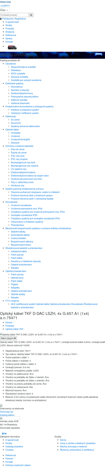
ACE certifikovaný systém (23, 304)
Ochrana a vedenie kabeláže (19, 146)
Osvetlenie (10, 63)
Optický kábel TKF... (15, 329)
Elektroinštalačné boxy (22, 93)
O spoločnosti (12, 21)
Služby (8, 25)
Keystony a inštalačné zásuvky (26, 261)
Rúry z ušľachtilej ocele (22, 182)
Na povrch (16, 122)
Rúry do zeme (17, 149)
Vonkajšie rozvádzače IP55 (24, 215)
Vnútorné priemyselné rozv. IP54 (26, 208)
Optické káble (12, 129)
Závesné (15, 142)
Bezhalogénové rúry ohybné (24, 165)
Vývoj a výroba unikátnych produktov (78, 443)
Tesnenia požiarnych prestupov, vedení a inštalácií (35, 192)
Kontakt (9, 41)
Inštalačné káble (19, 251)
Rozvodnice (17, 86)
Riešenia (9, 31)
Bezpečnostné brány (21, 244)
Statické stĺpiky (18, 231)
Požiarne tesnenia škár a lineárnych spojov (32, 195)
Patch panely (17, 254)
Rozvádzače (11, 201)
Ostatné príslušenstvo (21, 264)
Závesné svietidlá (19, 76)
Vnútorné (15, 136)
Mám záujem (7, 338)
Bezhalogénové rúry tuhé (23, 162)
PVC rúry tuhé (17, 155)
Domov (8, 322)
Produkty (9, 28)
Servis (63, 439)
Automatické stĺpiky (20, 234)
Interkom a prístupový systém (25, 109)
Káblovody (10, 116)
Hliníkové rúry (17, 185)
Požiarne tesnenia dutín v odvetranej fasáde (32, 198)
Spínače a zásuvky (20, 90)
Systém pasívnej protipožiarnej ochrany (24, 188)
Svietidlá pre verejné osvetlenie (26, 80)
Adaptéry (15, 287)
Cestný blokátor (18, 238)
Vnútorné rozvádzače (21, 205)
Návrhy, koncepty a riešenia (73, 446)
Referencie (10, 35)
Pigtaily (14, 284)
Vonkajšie (16, 132)
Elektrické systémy (14, 83)
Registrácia (20, 18)
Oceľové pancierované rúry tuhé (26, 178)
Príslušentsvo (17, 225)
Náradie (15, 267)
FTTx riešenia (12, 300)
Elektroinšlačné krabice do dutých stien (30, 175)
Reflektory (16, 70)
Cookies (9, 449)
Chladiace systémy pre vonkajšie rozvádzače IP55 (35, 218)
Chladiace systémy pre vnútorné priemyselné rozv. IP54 (38, 211)
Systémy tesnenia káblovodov (25, 126)
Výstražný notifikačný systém (25, 113)
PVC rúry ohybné (19, 159)
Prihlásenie (8, 18)
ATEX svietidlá (18, 73)
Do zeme (15, 119)
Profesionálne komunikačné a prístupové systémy (29, 106)
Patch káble (16, 257)
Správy (8, 38)
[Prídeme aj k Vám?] (12, 46)
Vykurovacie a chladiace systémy (27, 221)
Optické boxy (17, 277)
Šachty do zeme (19, 152)
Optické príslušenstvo (15, 271)
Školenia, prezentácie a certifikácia (77, 449)
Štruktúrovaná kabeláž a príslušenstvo (23, 248)
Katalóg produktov (14, 446)
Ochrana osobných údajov (18, 465)
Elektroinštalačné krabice (23, 172)
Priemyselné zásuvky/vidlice (24, 96)
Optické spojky (18, 294)
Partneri (9, 458)
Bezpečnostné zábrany (22, 241)
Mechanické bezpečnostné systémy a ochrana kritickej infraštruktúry (38, 228)
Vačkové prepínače (20, 103)
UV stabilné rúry (19, 169)
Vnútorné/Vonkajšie (20, 139)
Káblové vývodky (19, 99)
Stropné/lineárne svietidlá (23, 66)
